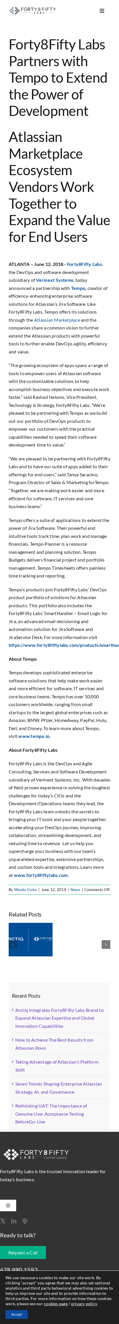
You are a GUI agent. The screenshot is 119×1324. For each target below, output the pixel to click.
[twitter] (2, 1220)
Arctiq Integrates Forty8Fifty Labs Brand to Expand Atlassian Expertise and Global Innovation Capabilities (59, 1018)
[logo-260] (33, 8)
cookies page (56, 1303)
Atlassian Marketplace (57, 320)
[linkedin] (13, 1221)
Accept (16, 1314)
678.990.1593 (19, 1269)
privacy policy (84, 1303)
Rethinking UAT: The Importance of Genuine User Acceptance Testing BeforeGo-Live (51, 1113)
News (75, 889)
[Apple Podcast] (24, 1221)
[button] (13, 944)
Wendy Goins (25, 889)
